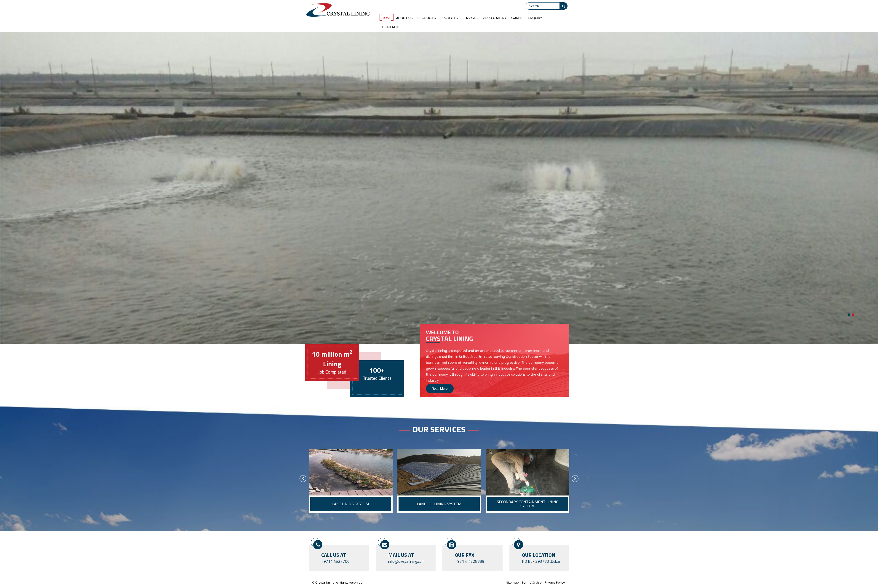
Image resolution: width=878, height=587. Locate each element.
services (470, 17)
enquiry (535, 17)
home (386, 17)
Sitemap (512, 583)
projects (449, 17)
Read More (440, 388)
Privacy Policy (555, 583)
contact (390, 26)
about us (404, 17)
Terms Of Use (532, 583)
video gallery (494, 17)
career (517, 17)
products (427, 17)
